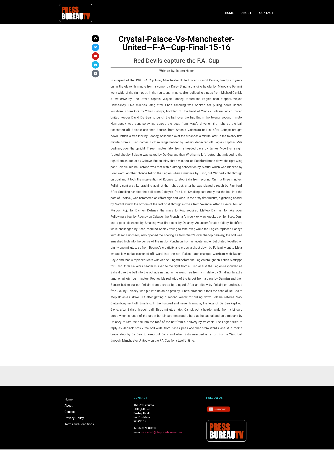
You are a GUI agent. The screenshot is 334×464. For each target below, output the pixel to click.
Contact (266, 13)
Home (229, 13)
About (246, 13)
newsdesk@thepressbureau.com (161, 432)
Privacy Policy (74, 418)
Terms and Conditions (79, 424)
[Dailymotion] (95, 73)
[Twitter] (95, 47)
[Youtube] (95, 56)
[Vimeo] (95, 65)
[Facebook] (95, 38)
